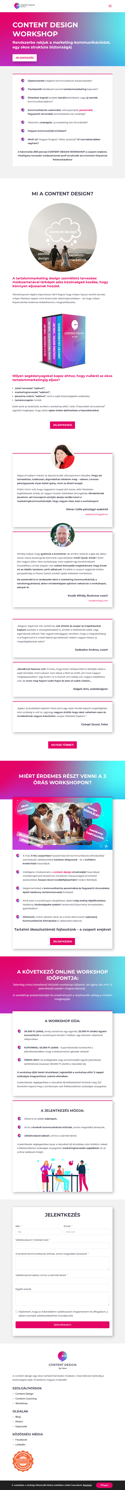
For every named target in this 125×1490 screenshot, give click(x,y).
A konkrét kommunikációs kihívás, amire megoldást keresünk (51, 1253)
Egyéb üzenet (23, 1289)
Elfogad (104, 1485)
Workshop (21, 1403)
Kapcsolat (21, 1426)
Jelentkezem (62, 425)
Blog (18, 1416)
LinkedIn (20, 1444)
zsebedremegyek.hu (96, 514)
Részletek (87, 1485)
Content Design (24, 1393)
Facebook (21, 1439)
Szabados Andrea (86, 649)
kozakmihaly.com (98, 600)
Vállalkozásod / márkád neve (32, 1239)
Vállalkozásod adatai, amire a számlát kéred (41, 1275)
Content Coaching (26, 1398)
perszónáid (85, 110)
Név (18, 1226)
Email (67, 1226)
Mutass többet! (62, 744)
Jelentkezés (25, 57)
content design (62, 872)
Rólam (19, 1421)
